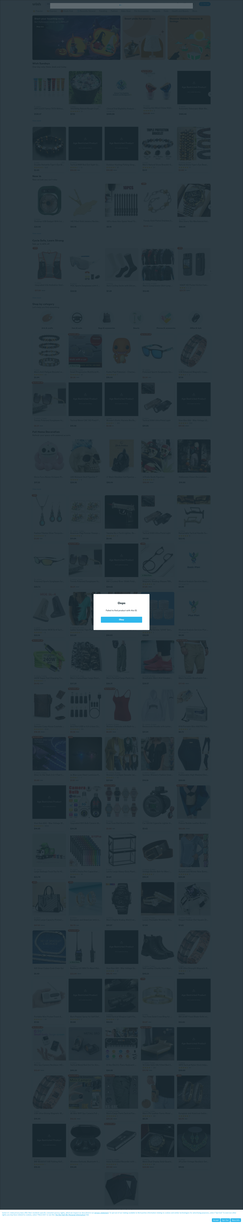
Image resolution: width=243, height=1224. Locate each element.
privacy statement (101, 1213)
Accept (216, 1220)
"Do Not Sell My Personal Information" (70, 1215)
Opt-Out (225, 1220)
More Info (236, 1220)
